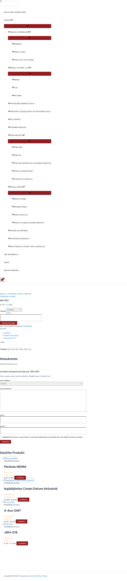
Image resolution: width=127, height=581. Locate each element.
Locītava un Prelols (23, 179)
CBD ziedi (18, 147)
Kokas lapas (19, 52)
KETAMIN (17, 96)
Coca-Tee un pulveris (24, 60)
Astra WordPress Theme (38, 576)
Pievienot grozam (8, 323)
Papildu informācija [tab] (11, 335)
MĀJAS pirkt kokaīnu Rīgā (15, 12)
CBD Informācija (11, 254)
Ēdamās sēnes (20, 207)
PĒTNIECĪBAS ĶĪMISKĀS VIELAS (23, 104)
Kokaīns (17, 44)
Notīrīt (8, 313)
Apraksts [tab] (7, 333)
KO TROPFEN (15, 119)
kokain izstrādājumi (19, 32)
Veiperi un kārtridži (19, 231)
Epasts (3, 426)
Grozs (6, 262)
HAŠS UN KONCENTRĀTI (23, 171)
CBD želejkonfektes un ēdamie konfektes (32, 163)
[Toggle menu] (27, 26)
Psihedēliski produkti (20, 239)
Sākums (3, 294)
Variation (3, 311)
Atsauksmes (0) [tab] (10, 338)
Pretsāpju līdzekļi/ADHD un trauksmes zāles (30, 111)
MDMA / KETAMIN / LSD (20, 68)
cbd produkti (16, 135)
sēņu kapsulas (21, 215)
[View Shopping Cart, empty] (2, 280)
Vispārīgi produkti (18, 127)
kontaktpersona (11, 270)
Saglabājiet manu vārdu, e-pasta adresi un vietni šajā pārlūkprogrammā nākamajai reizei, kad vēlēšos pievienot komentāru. (42, 437)
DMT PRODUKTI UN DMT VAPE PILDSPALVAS (28, 247)
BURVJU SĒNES (16, 187)
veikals (7, 20)
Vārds (2, 415)
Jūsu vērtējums (5, 380)
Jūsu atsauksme (6, 388)
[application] (11, 20)
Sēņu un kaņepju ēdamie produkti (29, 223)
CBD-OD (17, 155)
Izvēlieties (20, 478)
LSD (16, 88)
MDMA (17, 80)
